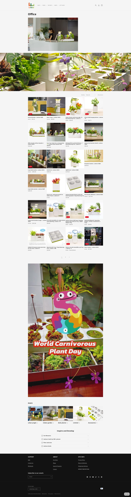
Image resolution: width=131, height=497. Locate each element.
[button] (39, 5)
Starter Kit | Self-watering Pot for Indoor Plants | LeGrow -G (55, 195)
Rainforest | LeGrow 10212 (53, 170)
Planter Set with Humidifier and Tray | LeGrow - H (75, 248)
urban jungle (32, 423)
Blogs (54, 463)
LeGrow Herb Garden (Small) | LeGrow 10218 (93, 144)
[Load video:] (65, 330)
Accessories (92, 423)
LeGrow (32, 493)
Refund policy (44, 493)
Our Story (55, 460)
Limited (75, 423)
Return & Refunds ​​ (82, 463)
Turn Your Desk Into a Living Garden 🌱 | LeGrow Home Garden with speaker (55, 144)
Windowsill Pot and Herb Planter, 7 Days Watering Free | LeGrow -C (74, 144)
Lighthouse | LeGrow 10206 (72, 170)
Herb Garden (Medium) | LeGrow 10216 (93, 194)
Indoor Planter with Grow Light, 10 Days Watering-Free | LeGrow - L (74, 118)
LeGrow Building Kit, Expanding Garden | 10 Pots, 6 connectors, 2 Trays (92, 221)
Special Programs (57, 466)
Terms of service (57, 493)
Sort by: (83, 95)
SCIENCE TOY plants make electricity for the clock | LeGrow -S (36, 248)
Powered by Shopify (37, 493)
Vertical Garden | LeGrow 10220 (35, 117)
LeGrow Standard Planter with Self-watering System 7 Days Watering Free (75, 195)
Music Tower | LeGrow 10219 (53, 117)
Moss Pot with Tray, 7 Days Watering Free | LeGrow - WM (55, 248)
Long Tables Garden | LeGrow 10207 (36, 189)
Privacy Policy (81, 460)
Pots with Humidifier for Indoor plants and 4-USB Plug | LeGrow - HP (56, 221)
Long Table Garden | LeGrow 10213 (36, 170)
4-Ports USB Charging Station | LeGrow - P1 (93, 118)
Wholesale (30, 466)
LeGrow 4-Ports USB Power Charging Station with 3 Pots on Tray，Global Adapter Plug (74, 221)
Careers (55, 469)
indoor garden (47, 423)
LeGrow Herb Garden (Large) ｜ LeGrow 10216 (37, 221)
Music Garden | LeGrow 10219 (91, 247)
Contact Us (30, 463)
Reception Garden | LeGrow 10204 (92, 163)
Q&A (29, 460)
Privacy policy (50, 493)
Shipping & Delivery (83, 466)
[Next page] (69, 257)
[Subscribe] (50, 476)
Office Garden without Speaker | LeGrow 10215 (36, 144)
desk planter (62, 423)
